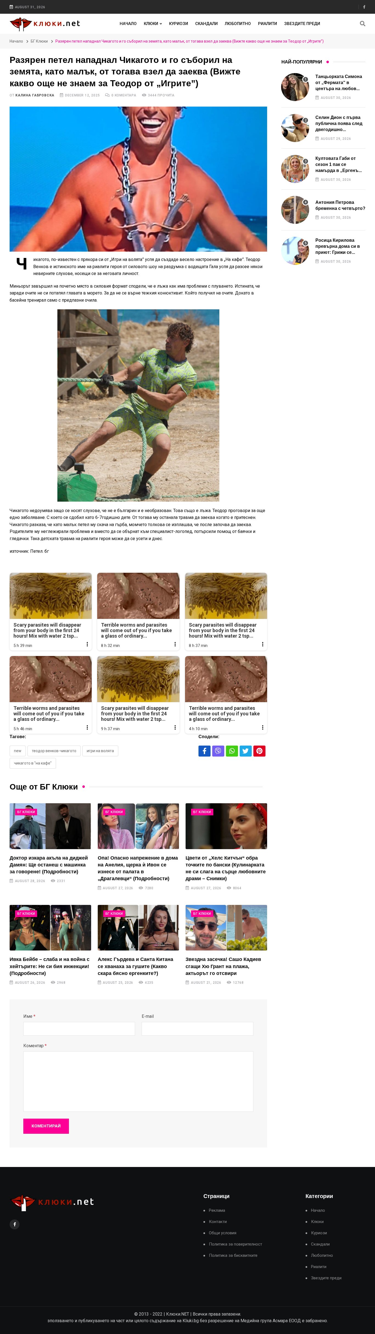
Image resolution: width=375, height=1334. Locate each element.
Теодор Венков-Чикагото (54, 751)
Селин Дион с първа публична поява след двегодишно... (338, 123)
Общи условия (222, 1233)
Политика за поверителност (235, 1244)
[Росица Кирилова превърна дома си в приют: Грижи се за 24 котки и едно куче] (295, 251)
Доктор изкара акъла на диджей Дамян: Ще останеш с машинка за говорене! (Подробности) (49, 864)
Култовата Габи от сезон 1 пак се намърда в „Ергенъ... (338, 164)
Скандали (206, 23)
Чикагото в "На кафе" (33, 763)
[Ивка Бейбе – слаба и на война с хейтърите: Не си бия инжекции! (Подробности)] (50, 928)
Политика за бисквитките (233, 1256)
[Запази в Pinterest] (259, 751)
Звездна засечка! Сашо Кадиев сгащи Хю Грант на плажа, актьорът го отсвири (223, 966)
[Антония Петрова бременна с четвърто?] (295, 210)
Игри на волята (100, 751)
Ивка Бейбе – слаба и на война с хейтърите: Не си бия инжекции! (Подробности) (49, 966)
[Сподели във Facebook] (204, 751)
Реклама (217, 1210)
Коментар (35, 1045)
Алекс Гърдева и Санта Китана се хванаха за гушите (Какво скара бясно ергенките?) (135, 966)
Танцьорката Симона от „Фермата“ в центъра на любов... (338, 82)
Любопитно (238, 23)
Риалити (267, 23)
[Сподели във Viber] (218, 751)
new (17, 751)
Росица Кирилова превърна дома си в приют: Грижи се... (337, 246)
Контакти (218, 1222)
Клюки (151, 23)
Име (29, 1016)
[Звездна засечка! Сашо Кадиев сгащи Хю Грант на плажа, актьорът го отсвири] (226, 928)
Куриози (178, 23)
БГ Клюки (39, 41)
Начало (128, 23)
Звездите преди (302, 23)
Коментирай (46, 1126)
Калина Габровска (34, 95)
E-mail (148, 1016)
